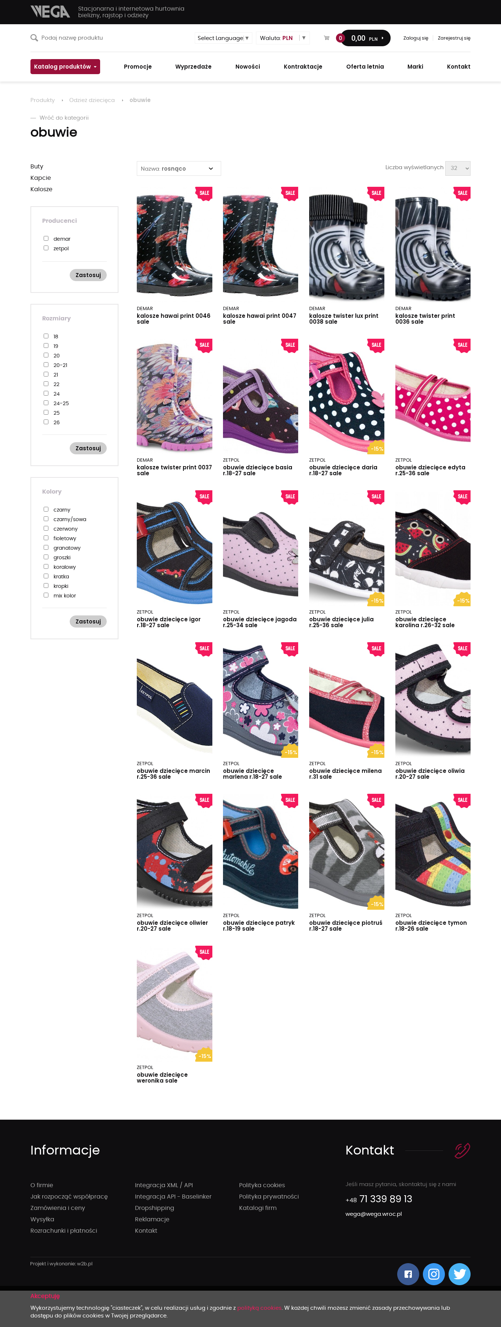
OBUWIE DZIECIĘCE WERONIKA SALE (162, 1077)
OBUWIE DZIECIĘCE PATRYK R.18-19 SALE (259, 925)
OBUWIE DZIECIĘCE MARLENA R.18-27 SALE (252, 774)
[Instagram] (434, 1274)
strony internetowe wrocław (61, 1264)
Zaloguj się (415, 38)
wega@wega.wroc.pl (373, 1214)
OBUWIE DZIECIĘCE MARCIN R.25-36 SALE (173, 774)
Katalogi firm (258, 1208)
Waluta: (276, 38)
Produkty (42, 100)
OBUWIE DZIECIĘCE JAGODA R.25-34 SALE (260, 622)
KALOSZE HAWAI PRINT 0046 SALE (174, 319)
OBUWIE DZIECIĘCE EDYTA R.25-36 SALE (430, 470)
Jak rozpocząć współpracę (69, 1197)
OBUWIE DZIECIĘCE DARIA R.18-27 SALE (343, 470)
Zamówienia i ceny (57, 1208)
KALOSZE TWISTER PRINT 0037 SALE (174, 470)
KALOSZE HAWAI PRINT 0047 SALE (259, 319)
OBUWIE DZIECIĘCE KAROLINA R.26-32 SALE (425, 622)
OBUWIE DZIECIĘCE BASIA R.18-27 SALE (257, 470)
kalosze (41, 189)
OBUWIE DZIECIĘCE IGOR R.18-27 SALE (169, 622)
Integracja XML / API (164, 1185)
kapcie (40, 178)
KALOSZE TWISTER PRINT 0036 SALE (425, 319)
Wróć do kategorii (64, 118)
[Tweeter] (460, 1274)
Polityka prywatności (269, 1197)
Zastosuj (88, 275)
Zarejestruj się (454, 38)
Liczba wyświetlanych (414, 167)
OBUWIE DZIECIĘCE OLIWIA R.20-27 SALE (430, 774)
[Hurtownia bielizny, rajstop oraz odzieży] (50, 12)
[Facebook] (408, 1274)
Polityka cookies (262, 1185)
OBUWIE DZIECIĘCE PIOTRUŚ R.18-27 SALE (346, 925)
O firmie (41, 1185)
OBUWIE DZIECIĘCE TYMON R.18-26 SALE (431, 925)
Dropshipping (154, 1208)
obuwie (140, 100)
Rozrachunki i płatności (63, 1231)
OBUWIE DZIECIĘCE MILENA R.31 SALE (345, 774)
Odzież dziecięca (92, 100)
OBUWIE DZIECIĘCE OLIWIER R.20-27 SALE (172, 925)
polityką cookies (259, 1308)
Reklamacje (152, 1219)
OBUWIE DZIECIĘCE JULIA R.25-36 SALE (341, 622)
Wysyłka (42, 1219)
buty (36, 167)
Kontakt (146, 1231)
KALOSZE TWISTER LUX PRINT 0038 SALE (344, 319)
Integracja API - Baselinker (173, 1197)
